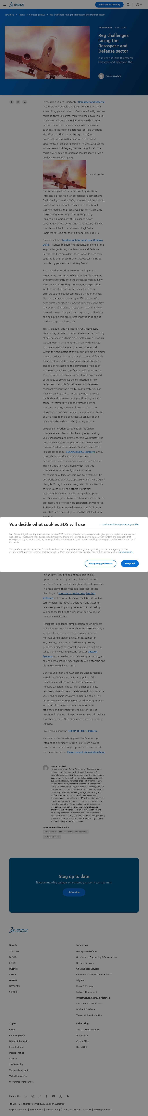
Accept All (130, 563)
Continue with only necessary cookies (120, 524)
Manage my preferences (101, 563)
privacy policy (126, 552)
